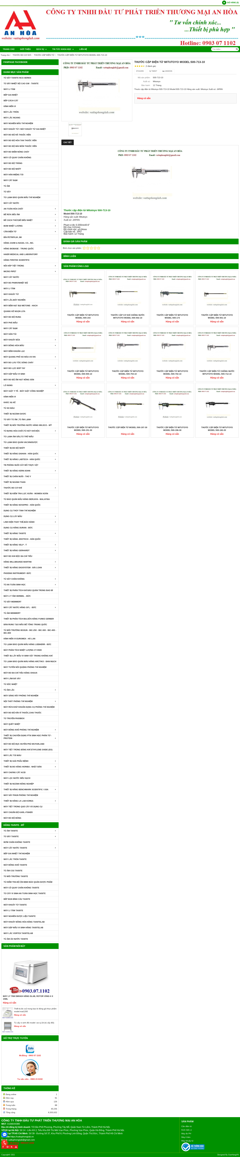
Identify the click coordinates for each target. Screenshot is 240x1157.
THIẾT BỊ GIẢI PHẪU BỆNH (16, 761)
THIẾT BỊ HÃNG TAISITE (15, 533)
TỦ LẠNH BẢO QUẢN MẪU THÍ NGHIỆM (22, 197)
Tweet (154, 71)
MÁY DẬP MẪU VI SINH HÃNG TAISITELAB (23, 927)
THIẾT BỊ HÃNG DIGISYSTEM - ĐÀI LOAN (23, 567)
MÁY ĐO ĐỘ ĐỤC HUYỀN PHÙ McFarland (24, 744)
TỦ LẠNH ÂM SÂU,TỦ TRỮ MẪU (18, 436)
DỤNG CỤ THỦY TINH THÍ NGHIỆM (20, 510)
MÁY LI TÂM (9, 89)
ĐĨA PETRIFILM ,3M (13, 237)
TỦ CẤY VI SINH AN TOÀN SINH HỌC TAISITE (25, 893)
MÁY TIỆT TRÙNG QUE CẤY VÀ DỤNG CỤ (23, 806)
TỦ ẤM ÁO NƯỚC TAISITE (16, 939)
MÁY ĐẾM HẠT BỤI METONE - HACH (21, 305)
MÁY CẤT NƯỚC (11, 203)
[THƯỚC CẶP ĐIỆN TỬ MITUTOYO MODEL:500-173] (172, 292)
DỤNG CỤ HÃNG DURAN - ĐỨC (18, 528)
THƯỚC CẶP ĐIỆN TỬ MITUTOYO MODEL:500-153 (83, 316)
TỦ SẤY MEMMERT (12, 602)
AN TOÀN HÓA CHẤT (13, 209)
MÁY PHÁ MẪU (11, 323)
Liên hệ (83, 49)
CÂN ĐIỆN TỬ (10, 231)
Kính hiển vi (186, 1130)
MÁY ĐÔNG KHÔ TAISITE (15, 865)
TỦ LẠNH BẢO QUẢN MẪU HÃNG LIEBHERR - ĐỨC (27, 644)
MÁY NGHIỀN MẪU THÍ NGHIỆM (18, 123)
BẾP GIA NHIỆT (11, 95)
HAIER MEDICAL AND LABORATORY (21, 254)
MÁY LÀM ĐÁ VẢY (12, 678)
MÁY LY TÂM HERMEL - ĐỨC (17, 596)
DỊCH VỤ (40, 49)
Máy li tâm (185, 1137)
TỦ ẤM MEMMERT (12, 613)
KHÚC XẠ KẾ (10, 402)
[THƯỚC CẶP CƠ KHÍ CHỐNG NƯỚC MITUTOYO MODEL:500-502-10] (128, 292)
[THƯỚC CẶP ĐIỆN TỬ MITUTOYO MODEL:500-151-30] (83, 404)
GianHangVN (233, 1155)
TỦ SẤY (7, 192)
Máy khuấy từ (187, 1141)
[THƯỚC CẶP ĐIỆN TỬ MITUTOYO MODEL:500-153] (83, 292)
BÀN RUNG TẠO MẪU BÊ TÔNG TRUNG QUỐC (25, 624)
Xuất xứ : (147, 81)
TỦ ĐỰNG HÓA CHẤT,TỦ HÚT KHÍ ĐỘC (22, 431)
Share (141, 71)
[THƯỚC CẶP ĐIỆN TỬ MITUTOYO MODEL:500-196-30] (172, 404)
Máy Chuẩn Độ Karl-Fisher (18, 812)
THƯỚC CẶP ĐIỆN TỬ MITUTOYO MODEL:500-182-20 (217, 428)
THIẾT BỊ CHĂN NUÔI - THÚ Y (17, 476)
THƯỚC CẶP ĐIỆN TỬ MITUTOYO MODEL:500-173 (172, 316)
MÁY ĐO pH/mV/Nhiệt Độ (16, 283)
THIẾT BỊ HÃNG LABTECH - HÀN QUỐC (22, 459)
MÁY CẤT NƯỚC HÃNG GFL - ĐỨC (20, 607)
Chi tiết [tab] (67, 142)
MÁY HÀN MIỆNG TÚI (13, 174)
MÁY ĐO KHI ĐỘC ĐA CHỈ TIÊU (18, 556)
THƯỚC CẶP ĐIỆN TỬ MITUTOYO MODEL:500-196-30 (172, 428)
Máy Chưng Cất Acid (15, 772)
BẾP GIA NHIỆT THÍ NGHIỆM (17, 853)
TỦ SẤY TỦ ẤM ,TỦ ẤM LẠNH (17, 419)
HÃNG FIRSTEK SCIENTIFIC (17, 260)
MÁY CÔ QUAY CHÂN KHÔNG (17, 157)
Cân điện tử (186, 1126)
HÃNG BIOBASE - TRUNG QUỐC (19, 249)
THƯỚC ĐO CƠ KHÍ (13, 488)
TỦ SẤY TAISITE (11, 836)
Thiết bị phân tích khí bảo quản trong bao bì (28, 590)
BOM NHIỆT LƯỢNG (13, 226)
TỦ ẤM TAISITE (11, 831)
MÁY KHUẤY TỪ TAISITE (15, 905)
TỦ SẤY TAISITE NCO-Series (17, 78)
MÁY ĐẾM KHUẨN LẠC (14, 351)
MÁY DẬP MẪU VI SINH (14, 374)
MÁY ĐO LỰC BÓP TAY (14, 368)
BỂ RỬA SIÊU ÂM (12, 214)
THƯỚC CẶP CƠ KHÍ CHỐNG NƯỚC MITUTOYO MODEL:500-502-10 (128, 316)
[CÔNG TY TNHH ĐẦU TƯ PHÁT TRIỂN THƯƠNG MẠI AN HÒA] (120, 45)
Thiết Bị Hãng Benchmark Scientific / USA (26, 789)
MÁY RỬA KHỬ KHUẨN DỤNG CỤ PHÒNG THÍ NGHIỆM (29, 707)
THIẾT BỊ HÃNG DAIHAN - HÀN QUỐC (21, 454)
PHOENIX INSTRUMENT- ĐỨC (17, 573)
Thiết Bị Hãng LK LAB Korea (18, 801)
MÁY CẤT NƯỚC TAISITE (15, 848)
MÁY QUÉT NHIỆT (12, 724)
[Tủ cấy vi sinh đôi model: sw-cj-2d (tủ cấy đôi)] (7, 1032)
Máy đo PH (186, 1133)
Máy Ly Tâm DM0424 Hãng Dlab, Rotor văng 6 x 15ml (28, 997)
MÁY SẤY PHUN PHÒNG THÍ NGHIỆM (21, 795)
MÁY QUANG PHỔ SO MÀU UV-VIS (20, 357)
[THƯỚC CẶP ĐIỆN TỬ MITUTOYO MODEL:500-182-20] (217, 404)
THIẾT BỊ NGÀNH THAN (14, 482)
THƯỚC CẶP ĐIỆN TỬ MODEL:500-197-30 (127, 427)
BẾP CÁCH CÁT (11, 100)
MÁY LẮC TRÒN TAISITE (15, 859)
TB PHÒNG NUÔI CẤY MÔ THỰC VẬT (21, 465)
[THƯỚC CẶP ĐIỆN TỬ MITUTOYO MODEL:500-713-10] (97, 90)
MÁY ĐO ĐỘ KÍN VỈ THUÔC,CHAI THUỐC (22, 713)
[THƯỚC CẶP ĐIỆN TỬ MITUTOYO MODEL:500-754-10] (128, 348)
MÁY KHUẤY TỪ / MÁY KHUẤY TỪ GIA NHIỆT (25, 129)
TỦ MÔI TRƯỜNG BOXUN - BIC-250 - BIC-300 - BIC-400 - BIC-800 (30, 631)
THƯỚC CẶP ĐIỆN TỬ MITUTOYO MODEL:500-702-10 (172, 372)
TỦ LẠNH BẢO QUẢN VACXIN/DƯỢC (21, 442)
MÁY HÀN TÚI (10, 334)
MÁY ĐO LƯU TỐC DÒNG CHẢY (18, 362)
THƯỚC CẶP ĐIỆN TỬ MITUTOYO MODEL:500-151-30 (83, 428)
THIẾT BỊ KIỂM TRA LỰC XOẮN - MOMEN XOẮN (26, 493)
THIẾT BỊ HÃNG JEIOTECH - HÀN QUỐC (22, 539)
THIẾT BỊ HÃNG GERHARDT (17, 550)
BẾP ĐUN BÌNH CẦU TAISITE (17, 899)
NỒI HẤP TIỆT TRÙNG (14, 266)
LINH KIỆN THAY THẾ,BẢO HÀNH (19, 522)
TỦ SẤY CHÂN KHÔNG (14, 579)
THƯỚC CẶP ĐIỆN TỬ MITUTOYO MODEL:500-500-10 (83, 372)
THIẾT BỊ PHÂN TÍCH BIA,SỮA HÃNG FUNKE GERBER (29, 619)
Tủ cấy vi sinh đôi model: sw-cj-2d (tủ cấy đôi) (34, 1023)
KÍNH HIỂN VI (10, 106)
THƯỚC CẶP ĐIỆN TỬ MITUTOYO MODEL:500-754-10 (127, 372)
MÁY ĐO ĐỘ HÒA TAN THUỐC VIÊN (20, 140)
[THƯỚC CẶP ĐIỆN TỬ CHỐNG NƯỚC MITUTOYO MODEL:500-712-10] (217, 348)
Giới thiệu (25, 49)
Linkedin (168, 71)
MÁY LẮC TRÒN (11, 112)
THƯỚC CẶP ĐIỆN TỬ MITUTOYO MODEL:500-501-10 (217, 316)
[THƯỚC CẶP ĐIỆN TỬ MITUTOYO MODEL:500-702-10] (172, 348)
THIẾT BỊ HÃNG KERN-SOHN (17, 471)
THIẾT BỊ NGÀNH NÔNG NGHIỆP (19, 784)
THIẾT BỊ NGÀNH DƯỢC (15, 414)
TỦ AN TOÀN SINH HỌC (15, 585)
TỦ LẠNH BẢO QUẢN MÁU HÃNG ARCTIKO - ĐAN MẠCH (30, 661)
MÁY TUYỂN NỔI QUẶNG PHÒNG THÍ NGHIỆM (25, 667)
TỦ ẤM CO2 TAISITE (13, 870)
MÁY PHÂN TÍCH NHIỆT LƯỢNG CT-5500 (23, 650)
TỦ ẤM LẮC (9, 690)
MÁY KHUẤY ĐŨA (12, 340)
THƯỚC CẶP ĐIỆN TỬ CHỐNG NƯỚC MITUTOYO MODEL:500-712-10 (216, 372)
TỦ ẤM (7, 186)
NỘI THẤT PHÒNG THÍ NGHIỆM (18, 701)
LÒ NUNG (8, 385)
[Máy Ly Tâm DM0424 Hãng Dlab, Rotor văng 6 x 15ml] (30, 972)
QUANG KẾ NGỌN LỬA (14, 311)
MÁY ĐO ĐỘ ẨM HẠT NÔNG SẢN (19, 379)
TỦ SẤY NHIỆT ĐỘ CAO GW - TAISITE (21, 83)
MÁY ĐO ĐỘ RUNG (12, 317)
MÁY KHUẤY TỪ (11, 294)
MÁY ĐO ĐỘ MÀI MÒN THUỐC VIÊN (20, 146)
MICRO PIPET (10, 271)
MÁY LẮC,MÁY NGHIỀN (14, 300)
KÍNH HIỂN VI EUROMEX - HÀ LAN (19, 639)
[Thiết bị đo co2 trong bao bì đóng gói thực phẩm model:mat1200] (7, 1018)
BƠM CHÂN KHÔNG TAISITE (17, 842)
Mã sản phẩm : (144, 77)
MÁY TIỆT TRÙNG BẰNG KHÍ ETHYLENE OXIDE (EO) (28, 750)
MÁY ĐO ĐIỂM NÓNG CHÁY (16, 152)
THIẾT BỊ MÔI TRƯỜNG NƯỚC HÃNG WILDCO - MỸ (28, 425)
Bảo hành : (146, 85)
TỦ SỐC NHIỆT (10, 684)
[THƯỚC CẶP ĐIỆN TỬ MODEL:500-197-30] (128, 404)
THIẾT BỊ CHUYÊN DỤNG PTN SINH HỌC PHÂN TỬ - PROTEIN (28, 736)
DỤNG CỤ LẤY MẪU (13, 516)
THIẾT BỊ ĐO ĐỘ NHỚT (14, 448)
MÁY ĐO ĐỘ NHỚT (12, 169)
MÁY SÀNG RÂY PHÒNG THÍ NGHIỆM (21, 695)
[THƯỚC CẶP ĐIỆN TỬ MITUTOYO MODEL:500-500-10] (83, 348)
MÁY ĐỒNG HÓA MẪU (14, 345)
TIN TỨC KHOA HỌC (62, 49)
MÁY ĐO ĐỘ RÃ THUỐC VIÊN (17, 135)
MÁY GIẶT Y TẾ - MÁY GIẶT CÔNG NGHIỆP (24, 391)
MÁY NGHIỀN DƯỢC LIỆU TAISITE (20, 916)
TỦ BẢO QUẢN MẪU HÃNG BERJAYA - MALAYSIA (27, 499)
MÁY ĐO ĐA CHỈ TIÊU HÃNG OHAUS (20, 673)
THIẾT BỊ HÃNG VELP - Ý (15, 545)
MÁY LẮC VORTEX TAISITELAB (18, 933)
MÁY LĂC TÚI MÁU (12, 755)
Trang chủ (8, 49)
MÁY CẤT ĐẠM (11, 180)
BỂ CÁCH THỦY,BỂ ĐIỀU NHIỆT (18, 220)
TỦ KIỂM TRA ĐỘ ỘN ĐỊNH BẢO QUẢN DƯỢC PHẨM (28, 882)
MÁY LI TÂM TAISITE (13, 910)
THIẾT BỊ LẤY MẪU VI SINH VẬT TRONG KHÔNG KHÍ (28, 656)
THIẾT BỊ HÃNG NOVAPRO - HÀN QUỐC (22, 505)
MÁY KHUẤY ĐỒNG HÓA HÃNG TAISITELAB (24, 922)
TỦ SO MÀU (9, 408)
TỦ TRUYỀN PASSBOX (14, 718)
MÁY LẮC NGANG (12, 118)
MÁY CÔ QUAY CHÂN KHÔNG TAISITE (21, 888)
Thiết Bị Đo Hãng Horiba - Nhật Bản (23, 767)
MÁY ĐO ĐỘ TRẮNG (13, 163)
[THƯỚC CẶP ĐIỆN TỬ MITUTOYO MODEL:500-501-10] (217, 292)
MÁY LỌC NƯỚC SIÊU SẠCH (17, 778)
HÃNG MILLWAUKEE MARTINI (18, 562)
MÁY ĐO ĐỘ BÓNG (12, 818)
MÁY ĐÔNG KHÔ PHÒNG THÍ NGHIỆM (21, 730)
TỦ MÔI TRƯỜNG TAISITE (16, 876)
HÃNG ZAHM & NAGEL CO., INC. (19, 243)
